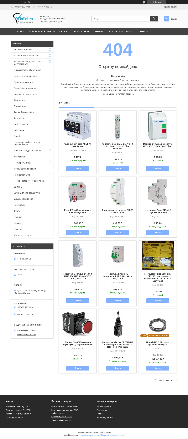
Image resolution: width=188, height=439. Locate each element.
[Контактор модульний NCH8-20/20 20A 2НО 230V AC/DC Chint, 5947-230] (77, 255)
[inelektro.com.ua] (23, 24)
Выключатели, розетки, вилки (64, 406)
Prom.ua (107, 432)
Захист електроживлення (26, 55)
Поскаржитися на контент (89, 435)
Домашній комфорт (23, 199)
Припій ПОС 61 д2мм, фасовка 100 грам (157, 343)
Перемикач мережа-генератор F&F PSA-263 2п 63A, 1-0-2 (117, 276)
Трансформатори (22, 175)
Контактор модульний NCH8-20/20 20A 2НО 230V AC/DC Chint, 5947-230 (77, 276)
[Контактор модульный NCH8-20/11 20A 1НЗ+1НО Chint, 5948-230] (117, 125)
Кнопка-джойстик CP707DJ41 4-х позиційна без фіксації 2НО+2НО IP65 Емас (117, 344)
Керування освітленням (25, 94)
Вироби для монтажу (24, 82)
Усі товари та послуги (164, 380)
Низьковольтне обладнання (27, 70)
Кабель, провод (104, 406)
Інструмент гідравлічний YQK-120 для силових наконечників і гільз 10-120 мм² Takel (157, 277)
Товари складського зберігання (29, 181)
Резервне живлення (23, 49)
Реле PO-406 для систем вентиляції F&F (77, 211)
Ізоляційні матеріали (24, 112)
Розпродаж (19, 205)
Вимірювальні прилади (25, 88)
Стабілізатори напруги (25, 169)
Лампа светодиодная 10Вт (18, 414)
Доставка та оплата (120, 31)
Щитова (18, 187)
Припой (100, 414)
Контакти (142, 31)
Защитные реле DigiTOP (17, 406)
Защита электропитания (62, 420)
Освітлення (19, 100)
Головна (19, 31)
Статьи (17, 211)
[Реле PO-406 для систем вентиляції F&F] (77, 191)
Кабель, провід (21, 124)
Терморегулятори (22, 163)
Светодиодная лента (16, 417)
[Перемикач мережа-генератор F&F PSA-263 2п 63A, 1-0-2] (117, 255)
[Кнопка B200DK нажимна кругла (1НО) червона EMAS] (77, 323)
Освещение (102, 410)
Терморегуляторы (105, 417)
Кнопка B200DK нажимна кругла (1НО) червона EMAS (78, 343)
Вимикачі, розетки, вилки (26, 76)
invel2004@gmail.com (26, 334)
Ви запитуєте (81, 31)
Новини (99, 31)
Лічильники (19, 157)
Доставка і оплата (23, 235)
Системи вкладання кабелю (27, 151)
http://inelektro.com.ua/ (26, 330)
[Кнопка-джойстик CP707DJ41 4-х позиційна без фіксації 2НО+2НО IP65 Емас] (117, 323)
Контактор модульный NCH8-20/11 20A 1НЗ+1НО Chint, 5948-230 (118, 146)
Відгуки (17, 223)
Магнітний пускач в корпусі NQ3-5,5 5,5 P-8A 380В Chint (157, 145)
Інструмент (19, 118)
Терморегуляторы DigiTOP (18, 410)
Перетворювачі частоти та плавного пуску (27, 143)
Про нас (63, 31)
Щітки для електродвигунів (27, 193)
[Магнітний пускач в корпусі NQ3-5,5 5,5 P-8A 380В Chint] (158, 125)
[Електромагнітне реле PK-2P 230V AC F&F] (117, 191)
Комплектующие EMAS (61, 417)
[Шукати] (154, 18)
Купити (78, 168)
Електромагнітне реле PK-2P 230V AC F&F (117, 211)
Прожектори (20, 106)
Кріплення (19, 130)
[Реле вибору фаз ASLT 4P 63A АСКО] (77, 125)
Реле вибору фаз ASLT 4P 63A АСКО (78, 145)
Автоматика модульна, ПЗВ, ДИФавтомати (27, 62)
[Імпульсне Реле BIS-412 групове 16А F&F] (158, 191)
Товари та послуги (40, 31)
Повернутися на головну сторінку (118, 94)
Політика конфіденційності (112, 435)
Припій (17, 136)
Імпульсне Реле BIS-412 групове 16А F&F (158, 211)
